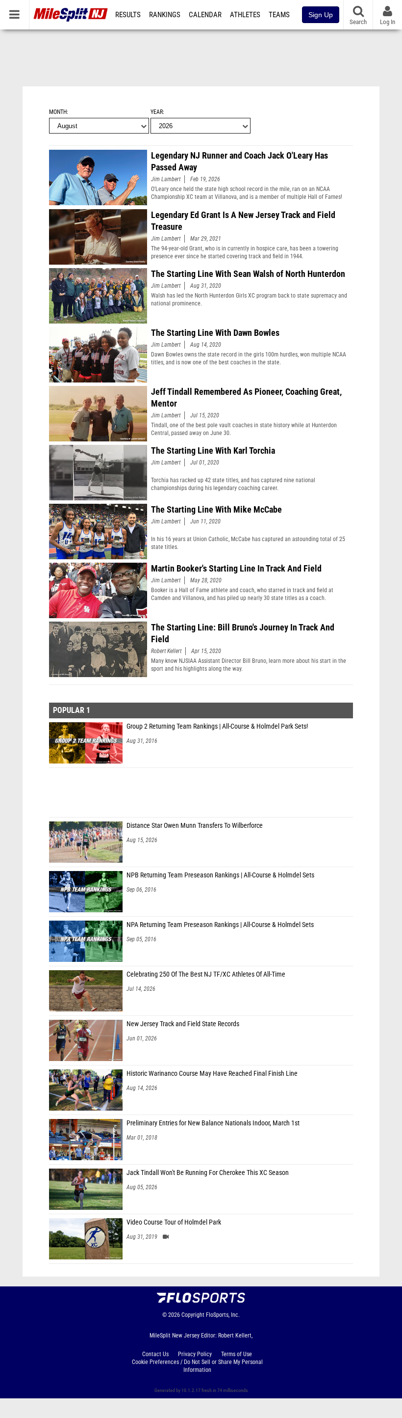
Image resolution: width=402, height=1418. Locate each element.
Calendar (205, 14)
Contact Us (155, 1354)
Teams (279, 14)
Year (157, 112)
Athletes (245, 14)
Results (128, 14)
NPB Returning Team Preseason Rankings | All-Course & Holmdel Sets (220, 875)
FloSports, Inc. (223, 1314)
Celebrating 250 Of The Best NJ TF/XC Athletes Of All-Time (205, 974)
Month (58, 112)
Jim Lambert (165, 179)
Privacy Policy (195, 1354)
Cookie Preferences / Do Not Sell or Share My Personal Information (197, 1366)
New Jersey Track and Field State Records (182, 1024)
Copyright (192, 1314)
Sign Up (320, 15)
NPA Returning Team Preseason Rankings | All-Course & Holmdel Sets (220, 925)
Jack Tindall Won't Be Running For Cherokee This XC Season (207, 1173)
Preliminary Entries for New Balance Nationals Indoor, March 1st (213, 1123)
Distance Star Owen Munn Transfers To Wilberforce (194, 825)
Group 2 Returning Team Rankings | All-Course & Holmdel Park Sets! (217, 726)
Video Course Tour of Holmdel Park (173, 1222)
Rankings (164, 14)
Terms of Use (236, 1354)
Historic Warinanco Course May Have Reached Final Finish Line (212, 1073)
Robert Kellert (166, 651)
